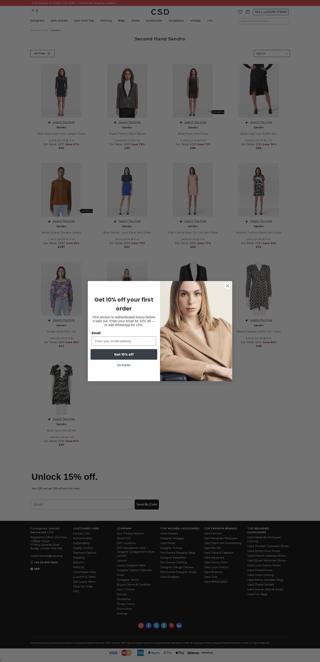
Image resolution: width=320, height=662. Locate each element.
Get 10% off (124, 354)
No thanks (124, 365)
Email (96, 333)
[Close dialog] (227, 285)
